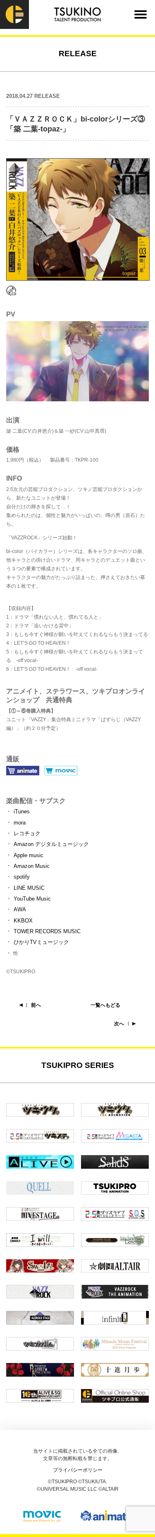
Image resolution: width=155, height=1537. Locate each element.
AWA (20, 909)
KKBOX (23, 920)
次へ (119, 1024)
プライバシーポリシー (78, 1470)
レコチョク (27, 833)
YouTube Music (32, 899)
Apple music (28, 855)
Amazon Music (32, 866)
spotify (22, 877)
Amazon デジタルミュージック (51, 844)
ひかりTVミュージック (41, 942)
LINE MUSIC (29, 888)
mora (20, 823)
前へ (36, 1005)
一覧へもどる (105, 1005)
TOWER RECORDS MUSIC (47, 931)
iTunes (22, 811)
